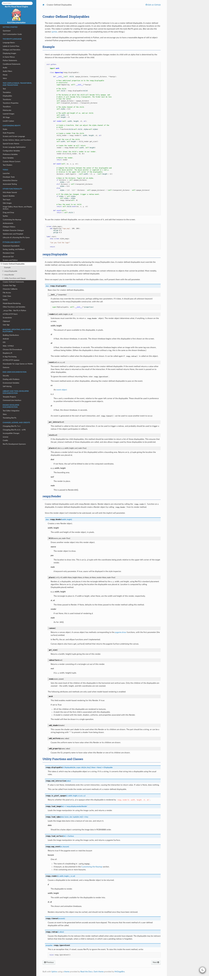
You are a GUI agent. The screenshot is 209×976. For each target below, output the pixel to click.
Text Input (6, 199)
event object (61, 390)
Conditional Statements (11, 64)
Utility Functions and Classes (15, 278)
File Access (7, 293)
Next (155, 962)
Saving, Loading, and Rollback (14, 249)
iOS (4, 342)
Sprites (5, 216)
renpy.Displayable (10, 271)
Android (6, 339)
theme (66, 972)
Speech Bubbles (9, 196)
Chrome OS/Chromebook (12, 349)
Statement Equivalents (11, 246)
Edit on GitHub (154, 5)
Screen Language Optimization (14, 147)
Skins (5, 414)
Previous (50, 962)
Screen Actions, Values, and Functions (17, 140)
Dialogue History (9, 227)
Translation (7, 92)
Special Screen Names (11, 144)
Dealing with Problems (11, 379)
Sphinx (54, 972)
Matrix (5, 300)
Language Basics (9, 43)
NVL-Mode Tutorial (10, 192)
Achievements (8, 223)
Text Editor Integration (11, 411)
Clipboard (6, 321)
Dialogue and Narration (11, 50)
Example (7, 267)
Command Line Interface (12, 400)
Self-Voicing (7, 386)
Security (6, 376)
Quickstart (7, 31)
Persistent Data (8, 253)
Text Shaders (7, 165)
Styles (5, 129)
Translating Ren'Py (9, 418)
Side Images (7, 203)
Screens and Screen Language (14, 136)
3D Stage (6, 117)
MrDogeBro (120, 972)
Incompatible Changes (11, 433)
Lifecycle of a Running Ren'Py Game (16, 237)
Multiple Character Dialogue (13, 230)
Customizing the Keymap (12, 220)
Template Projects (9, 397)
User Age (6, 325)
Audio (5, 68)
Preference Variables (10, 154)
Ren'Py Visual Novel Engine (16, 7)
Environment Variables (11, 383)
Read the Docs (86, 972)
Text (4, 89)
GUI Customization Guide (12, 34)
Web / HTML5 (8, 346)
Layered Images (8, 114)
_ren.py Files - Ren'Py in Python (14, 310)
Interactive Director (10, 180)
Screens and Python (10, 260)
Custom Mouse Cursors (11, 161)
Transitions (7, 107)
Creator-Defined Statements (13, 282)
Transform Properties (10, 103)
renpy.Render (9, 275)
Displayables (7, 96)
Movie (5, 75)
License (5, 437)
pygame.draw (120, 632)
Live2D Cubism (8, 121)
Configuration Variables (11, 151)
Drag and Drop (8, 212)
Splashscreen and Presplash (13, 234)
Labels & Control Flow (11, 46)
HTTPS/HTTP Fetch (10, 314)
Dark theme (99, 972)
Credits (5, 440)
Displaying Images (9, 53)
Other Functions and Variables (14, 307)
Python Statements (10, 60)
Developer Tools (9, 177)
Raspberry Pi (7, 353)
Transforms (7, 99)
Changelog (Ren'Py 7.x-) (11, 426)
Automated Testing (10, 184)
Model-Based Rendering (12, 303)
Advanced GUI (8, 257)
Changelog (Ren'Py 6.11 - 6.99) (14, 430)
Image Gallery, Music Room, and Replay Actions (17, 208)
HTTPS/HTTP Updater (11, 360)
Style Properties (9, 133)
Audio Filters (7, 71)
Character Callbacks (10, 289)
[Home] (43, 5)
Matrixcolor (7, 110)
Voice (5, 78)
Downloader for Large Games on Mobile (18, 364)
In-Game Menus (9, 57)
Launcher (6, 173)
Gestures (6, 367)
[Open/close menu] (1, 264)
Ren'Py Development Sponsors (14, 444)
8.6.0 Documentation (16, 23)
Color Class (7, 296)
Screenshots (7, 318)
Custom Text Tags (9, 285)
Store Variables (8, 158)
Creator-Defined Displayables (14, 264)
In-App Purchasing (9, 357)
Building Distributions (11, 335)
